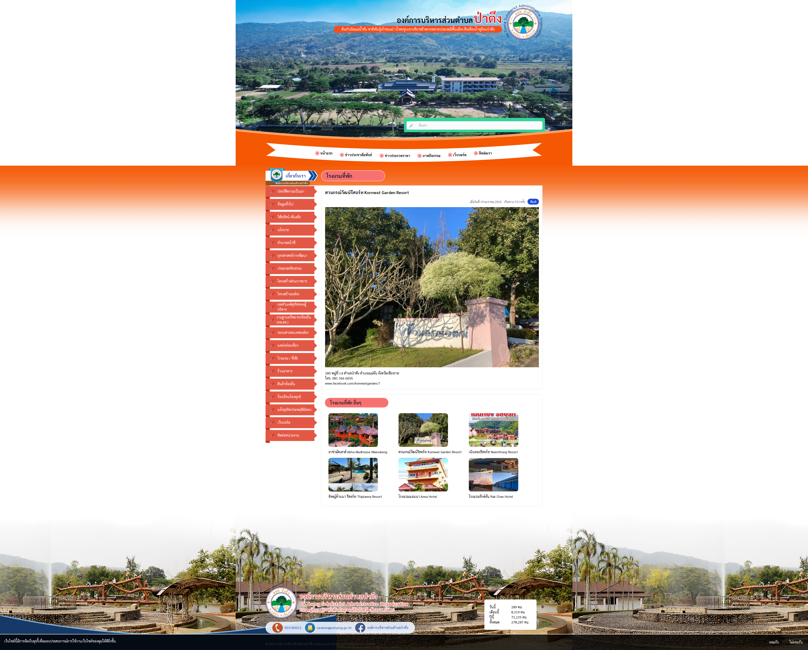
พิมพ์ (533, 202)
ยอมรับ (774, 642)
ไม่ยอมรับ (796, 642)
